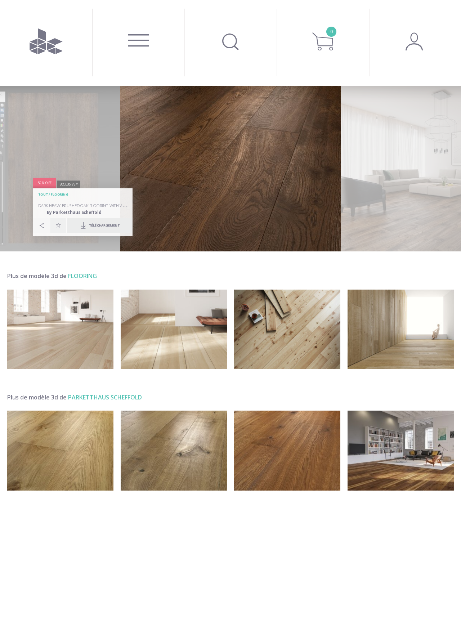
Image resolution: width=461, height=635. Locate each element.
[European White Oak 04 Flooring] (401, 329)
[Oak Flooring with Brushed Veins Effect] (174, 450)
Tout (43, 194)
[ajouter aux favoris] (58, 225)
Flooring (59, 194)
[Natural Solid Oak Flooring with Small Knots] (60, 450)
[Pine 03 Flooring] (60, 329)
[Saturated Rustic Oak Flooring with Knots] (287, 450)
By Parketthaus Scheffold (74, 212)
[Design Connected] (46, 43)
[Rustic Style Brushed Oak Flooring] (401, 450)
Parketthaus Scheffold (105, 397)
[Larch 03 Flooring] (287, 329)
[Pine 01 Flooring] (174, 329)
